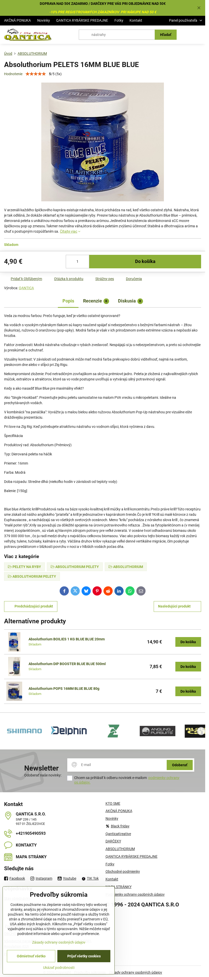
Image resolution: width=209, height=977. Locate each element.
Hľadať (165, 35)
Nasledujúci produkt (174, 606)
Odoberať (179, 765)
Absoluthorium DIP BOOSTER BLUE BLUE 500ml (67, 664)
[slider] (35, 74)
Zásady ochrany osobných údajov (135, 972)
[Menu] (199, 35)
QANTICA (26, 288)
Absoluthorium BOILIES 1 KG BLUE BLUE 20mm (67, 639)
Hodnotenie (13, 74)
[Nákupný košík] (187, 35)
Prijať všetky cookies (84, 956)
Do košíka (145, 261)
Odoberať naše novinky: (42, 775)
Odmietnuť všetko (31, 956)
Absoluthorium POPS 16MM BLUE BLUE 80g (64, 688)
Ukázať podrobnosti (58, 968)
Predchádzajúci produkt (34, 606)
